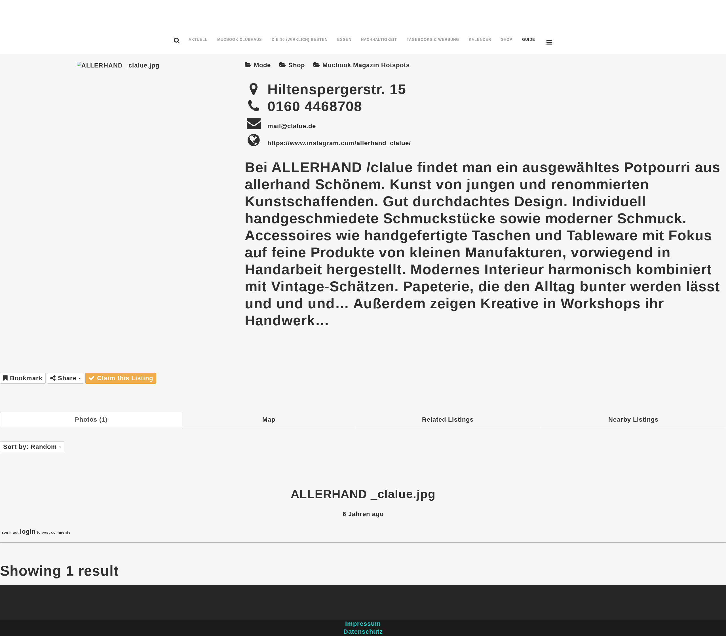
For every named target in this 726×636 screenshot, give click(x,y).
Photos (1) (91, 419)
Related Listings (448, 419)
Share (67, 378)
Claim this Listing (124, 378)
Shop (295, 65)
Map (268, 419)
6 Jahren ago (363, 513)
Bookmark (25, 378)
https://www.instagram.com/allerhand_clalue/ (339, 143)
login (28, 531)
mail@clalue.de (291, 126)
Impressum (363, 623)
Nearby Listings (633, 419)
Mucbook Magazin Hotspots (365, 65)
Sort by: (30, 446)
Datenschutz (363, 631)
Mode (261, 65)
